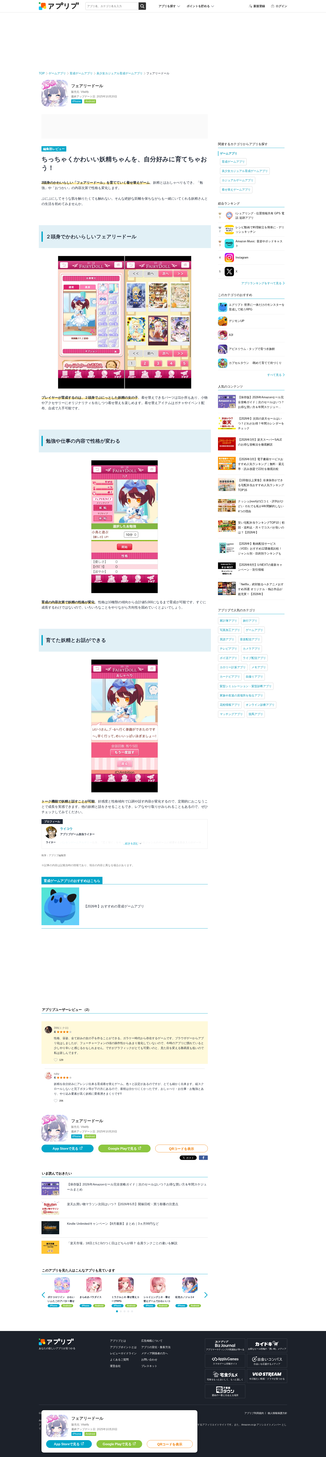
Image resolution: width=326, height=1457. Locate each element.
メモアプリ (258, 667)
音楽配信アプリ (250, 639)
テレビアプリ (228, 648)
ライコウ (66, 828)
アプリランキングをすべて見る (261, 283)
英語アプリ (227, 639)
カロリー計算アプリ (233, 667)
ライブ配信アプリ (254, 658)
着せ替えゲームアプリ (236, 189)
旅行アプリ (250, 620)
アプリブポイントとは (123, 1347)
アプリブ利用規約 (254, 1413)
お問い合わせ (149, 1359)
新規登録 (259, 6)
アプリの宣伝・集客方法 (156, 1347)
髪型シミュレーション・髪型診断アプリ (246, 686)
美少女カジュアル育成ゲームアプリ (119, 73)
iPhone (76, 101)
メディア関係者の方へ (154, 1353)
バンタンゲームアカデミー (76, 842)
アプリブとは (118, 1340)
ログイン (281, 6)
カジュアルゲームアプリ (237, 180)
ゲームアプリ (57, 73)
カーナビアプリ (230, 676)
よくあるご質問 (119, 1359)
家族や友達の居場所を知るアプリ (241, 695)
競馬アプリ (256, 714)
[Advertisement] (124, 969)
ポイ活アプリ (228, 658)
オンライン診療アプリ (260, 704)
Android (90, 101)
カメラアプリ (251, 648)
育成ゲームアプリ (81, 73)
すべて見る (274, 375)
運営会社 (115, 1366)
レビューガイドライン (123, 1353)
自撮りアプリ (254, 676)
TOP (42, 73)
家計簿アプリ (228, 620)
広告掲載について (152, 1340)
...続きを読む (130, 843)
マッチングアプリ (231, 714)
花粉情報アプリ (230, 704)
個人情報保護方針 (277, 1413)
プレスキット (149, 1366)
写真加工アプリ (230, 630)
